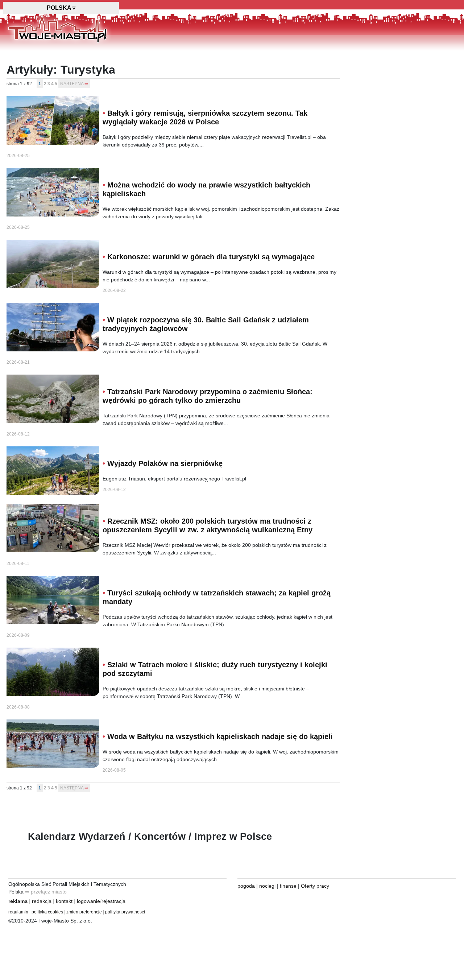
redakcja (41, 901)
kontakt (64, 901)
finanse (288, 886)
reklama (18, 901)
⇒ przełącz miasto (46, 892)
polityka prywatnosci (125, 912)
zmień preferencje (84, 912)
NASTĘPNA (71, 83)
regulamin (18, 912)
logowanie (88, 901)
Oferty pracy (315, 886)
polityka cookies (47, 912)
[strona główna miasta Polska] (57, 28)
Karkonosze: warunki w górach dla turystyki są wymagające (211, 257)
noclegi (267, 886)
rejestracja (113, 901)
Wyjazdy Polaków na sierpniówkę (165, 463)
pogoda (246, 886)
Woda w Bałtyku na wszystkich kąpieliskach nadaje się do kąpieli (220, 736)
